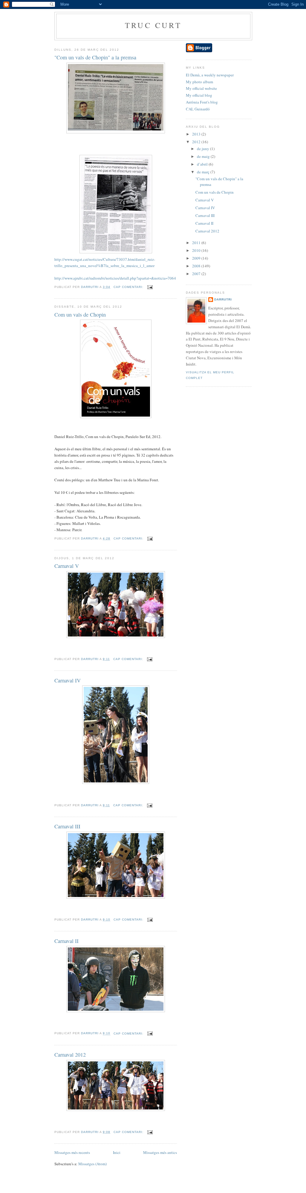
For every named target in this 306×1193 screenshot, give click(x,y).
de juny (203, 148)
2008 (196, 266)
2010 (196, 250)
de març (203, 172)
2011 (196, 242)
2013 (196, 134)
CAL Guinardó (198, 109)
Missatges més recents (72, 1152)
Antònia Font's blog (202, 102)
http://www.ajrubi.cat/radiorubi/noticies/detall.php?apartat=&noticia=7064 (115, 278)
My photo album (199, 81)
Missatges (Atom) (92, 1163)
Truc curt (153, 25)
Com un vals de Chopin (80, 314)
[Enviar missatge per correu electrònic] (150, 287)
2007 (196, 273)
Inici (116, 1152)
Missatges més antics (160, 1152)
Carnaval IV (67, 680)
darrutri (223, 299)
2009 (196, 258)
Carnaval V (66, 565)
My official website (201, 88)
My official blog (199, 95)
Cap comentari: (129, 287)
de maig (204, 156)
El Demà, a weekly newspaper (210, 75)
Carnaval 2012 (70, 1054)
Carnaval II (66, 940)
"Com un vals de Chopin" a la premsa (95, 57)
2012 (196, 141)
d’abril (203, 164)
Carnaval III (67, 826)
